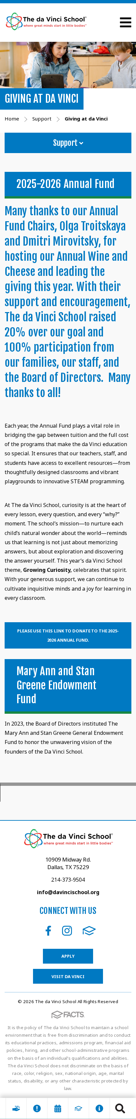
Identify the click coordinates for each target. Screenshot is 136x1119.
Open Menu (125, 22)
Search (120, 1108)
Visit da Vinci (67, 976)
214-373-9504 (68, 879)
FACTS (89, 930)
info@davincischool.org (68, 892)
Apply (67, 956)
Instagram (67, 930)
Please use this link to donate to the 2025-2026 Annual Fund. (68, 635)
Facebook (48, 930)
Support (66, 143)
